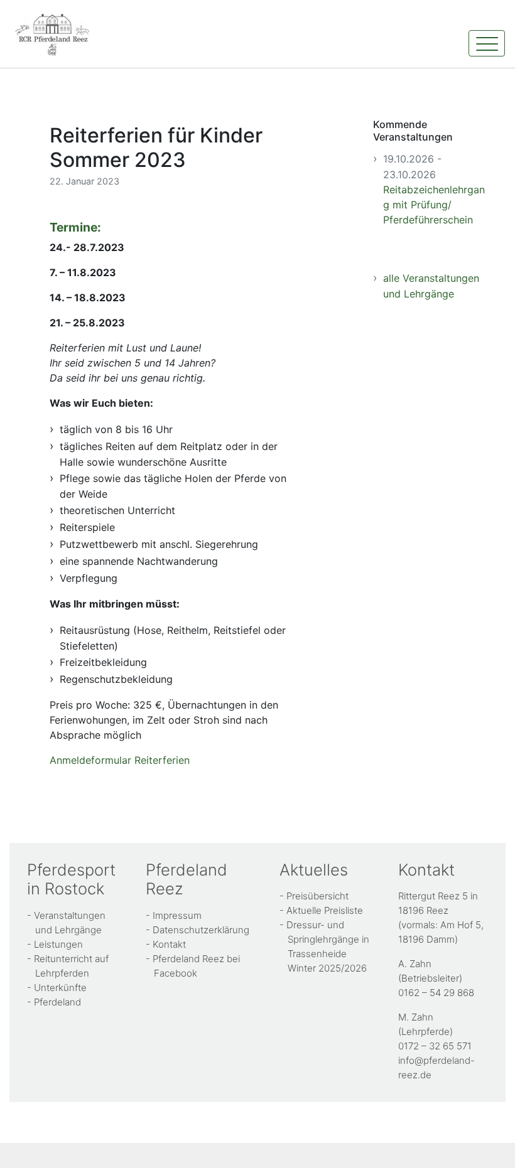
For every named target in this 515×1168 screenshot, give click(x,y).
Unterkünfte (60, 988)
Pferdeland (57, 1002)
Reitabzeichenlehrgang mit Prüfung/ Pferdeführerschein (434, 204)
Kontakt (169, 944)
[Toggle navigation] (487, 43)
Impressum (177, 915)
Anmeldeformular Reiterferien (120, 760)
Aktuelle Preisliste (324, 910)
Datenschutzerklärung (201, 930)
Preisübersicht (317, 896)
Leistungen (58, 944)
